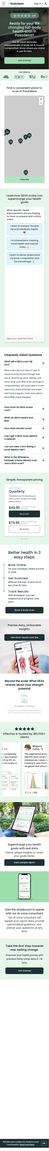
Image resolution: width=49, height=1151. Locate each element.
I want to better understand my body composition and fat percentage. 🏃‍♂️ (24, 258)
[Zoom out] (41, 103)
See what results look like (24, 637)
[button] (24, 363)
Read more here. (27, 1144)
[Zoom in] (41, 99)
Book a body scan (24, 610)
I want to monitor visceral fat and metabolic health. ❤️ (24, 229)
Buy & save (24, 514)
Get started (24, 60)
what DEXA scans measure (17, 397)
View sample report (24, 862)
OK (43, 1143)
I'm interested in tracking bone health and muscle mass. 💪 (24, 244)
